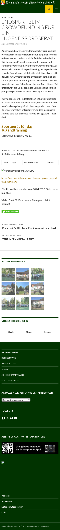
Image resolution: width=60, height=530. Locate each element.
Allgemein (7, 17)
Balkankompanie (10, 352)
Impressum (7, 501)
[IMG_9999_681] (8, 288)
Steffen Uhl (21, 44)
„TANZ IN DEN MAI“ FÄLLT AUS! (18, 237)
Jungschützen (9, 363)
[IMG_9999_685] (22, 303)
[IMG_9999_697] (22, 274)
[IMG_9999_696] (8, 303)
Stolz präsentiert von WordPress (35, 526)
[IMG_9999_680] (37, 303)
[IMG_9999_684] (37, 274)
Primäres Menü (56, 9)
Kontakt (6, 495)
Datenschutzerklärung (12, 506)
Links (4, 512)
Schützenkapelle (10, 380)
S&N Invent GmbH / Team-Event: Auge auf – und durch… (30, 226)
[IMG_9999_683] (37, 288)
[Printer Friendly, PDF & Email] (10, 211)
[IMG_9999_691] (8, 274)
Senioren (6, 369)
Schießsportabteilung (13, 375)
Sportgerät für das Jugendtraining (17, 128)
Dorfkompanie (9, 358)
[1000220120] (22, 288)
